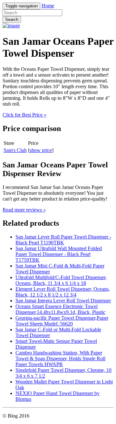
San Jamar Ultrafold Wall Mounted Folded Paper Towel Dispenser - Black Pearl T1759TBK (58, 254)
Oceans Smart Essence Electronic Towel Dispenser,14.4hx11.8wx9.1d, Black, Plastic (60, 309)
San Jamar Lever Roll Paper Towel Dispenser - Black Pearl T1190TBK (63, 239)
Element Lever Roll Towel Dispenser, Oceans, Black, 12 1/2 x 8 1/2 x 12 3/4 (62, 291)
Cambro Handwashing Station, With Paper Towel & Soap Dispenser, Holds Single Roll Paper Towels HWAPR (60, 358)
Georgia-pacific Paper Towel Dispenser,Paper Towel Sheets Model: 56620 (61, 320)
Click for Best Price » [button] (24, 115)
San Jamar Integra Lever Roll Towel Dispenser (63, 300)
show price (41, 150)
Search (11, 19)
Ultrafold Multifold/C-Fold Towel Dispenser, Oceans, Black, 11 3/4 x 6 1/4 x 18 (61, 280)
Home (48, 5)
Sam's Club (15, 150)
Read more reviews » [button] (24, 209)
